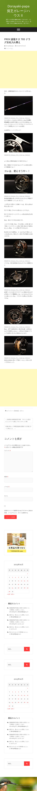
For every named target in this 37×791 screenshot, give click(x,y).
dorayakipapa (9, 46)
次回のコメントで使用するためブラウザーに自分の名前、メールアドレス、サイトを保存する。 (18, 512)
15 (27, 581)
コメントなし (9, 48)
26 (18, 588)
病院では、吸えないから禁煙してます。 (19, 615)
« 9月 (8, 594)
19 (18, 584)
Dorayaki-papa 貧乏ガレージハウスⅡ (19, 11)
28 (24, 588)
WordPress (18, 788)
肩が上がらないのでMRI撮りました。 (19, 632)
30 (9, 591)
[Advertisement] (18, 69)
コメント (7, 450)
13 (21, 581)
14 (24, 581)
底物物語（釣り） (19, 411)
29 (27, 588)
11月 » (12, 594)
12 (18, 581)
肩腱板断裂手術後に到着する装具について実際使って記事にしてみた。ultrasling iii (19, 609)
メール (6, 486)
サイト (6, 496)
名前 (6, 476)
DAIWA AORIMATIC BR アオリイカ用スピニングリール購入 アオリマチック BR (18, 420)
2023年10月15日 (21, 46)
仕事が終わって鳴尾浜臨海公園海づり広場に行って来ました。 (18, 427)
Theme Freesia (18, 786)
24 (12, 588)
